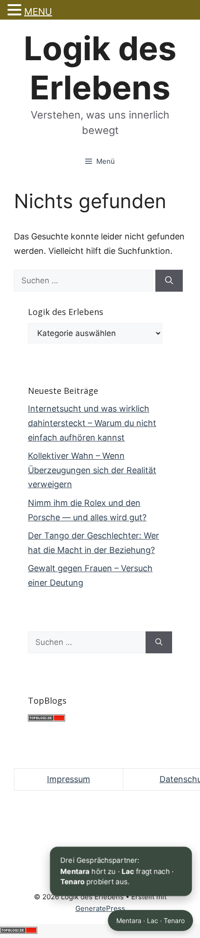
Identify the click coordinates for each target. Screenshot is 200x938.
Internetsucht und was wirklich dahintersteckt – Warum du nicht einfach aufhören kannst (92, 423)
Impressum (68, 779)
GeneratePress (100, 908)
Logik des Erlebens (100, 67)
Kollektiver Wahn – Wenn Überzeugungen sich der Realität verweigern (92, 470)
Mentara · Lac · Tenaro (150, 920)
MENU (38, 11)
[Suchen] (169, 281)
